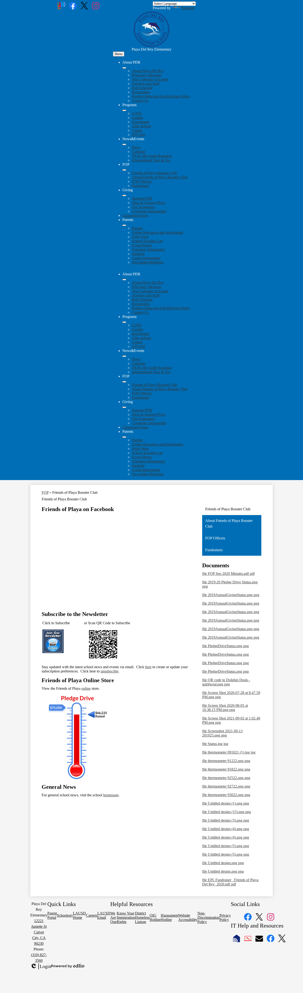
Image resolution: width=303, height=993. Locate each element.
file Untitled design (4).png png (225, 829)
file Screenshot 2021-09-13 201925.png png (222, 733)
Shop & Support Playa (148, 203)
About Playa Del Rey (148, 71)
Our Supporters (143, 207)
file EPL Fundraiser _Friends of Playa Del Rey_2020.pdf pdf (230, 882)
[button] (124, 279)
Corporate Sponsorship (149, 211)
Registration (141, 92)
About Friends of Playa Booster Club (159, 177)
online (86, 688)
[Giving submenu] (124, 195)
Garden (137, 118)
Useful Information (146, 258)
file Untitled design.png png (223, 863)
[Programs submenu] (124, 110)
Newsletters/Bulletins (148, 262)
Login (40, 966)
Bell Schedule (142, 88)
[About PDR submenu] (124, 68)
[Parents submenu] (124, 225)
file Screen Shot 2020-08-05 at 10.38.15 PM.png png (225, 707)
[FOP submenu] (124, 170)
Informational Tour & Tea (151, 160)
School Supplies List (147, 241)
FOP (45, 492)
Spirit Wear (140, 237)
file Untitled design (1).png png (225, 803)
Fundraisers (140, 186)
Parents (137, 228)
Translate (188, 8)
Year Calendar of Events (150, 79)
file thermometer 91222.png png (226, 761)
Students (138, 254)
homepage (111, 795)
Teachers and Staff (146, 84)
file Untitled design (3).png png (225, 820)
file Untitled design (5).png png (225, 846)
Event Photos (142, 245)
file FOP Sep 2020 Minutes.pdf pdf (228, 574)
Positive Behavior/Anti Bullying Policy (161, 96)
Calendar (138, 152)
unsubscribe (109, 671)
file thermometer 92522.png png (226, 778)
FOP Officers (142, 181)
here (148, 667)
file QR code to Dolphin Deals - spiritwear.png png (226, 682)
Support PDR (142, 198)
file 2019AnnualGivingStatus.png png (230, 595)
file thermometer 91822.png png (226, 769)
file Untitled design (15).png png (226, 812)
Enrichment (140, 122)
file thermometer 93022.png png (226, 795)
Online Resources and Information (157, 232)
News (136, 147)
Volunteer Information (148, 249)
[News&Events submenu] (124, 144)
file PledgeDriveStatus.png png (225, 646)
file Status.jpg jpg (215, 744)
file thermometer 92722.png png (226, 786)
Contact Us (140, 101)
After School (141, 126)
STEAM (138, 135)
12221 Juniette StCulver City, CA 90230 (39, 932)
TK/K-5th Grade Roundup (152, 156)
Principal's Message (146, 75)
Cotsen (137, 130)
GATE (137, 113)
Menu (118, 54)
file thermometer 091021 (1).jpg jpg (228, 752)
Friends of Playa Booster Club (154, 173)
